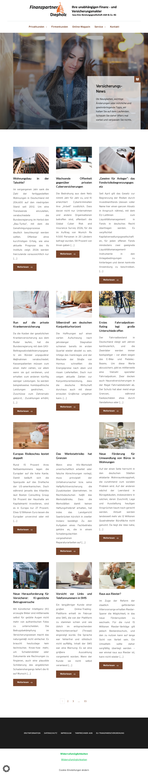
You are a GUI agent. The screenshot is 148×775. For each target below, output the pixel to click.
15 (85, 701)
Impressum (66, 733)
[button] (6, 768)
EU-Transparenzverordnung (110, 733)
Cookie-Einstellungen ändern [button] (74, 770)
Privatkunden (36, 27)
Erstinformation (32, 733)
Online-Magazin (81, 27)
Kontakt (114, 27)
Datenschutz (50, 733)
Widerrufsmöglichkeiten (74, 759)
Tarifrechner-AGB (83, 733)
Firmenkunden (59, 27)
